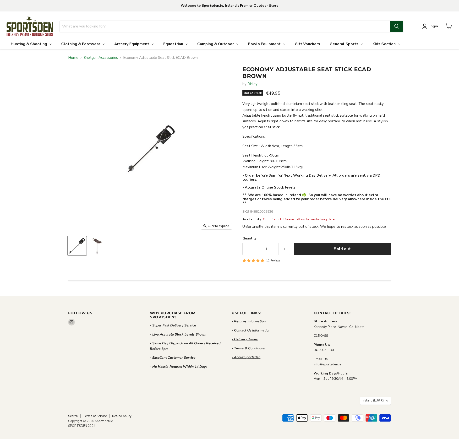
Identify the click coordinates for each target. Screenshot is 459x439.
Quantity (249, 238)
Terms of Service (95, 416)
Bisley (252, 83)
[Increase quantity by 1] (284, 249)
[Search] (396, 26)
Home (73, 58)
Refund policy (121, 416)
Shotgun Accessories (101, 58)
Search (73, 416)
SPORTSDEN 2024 (81, 426)
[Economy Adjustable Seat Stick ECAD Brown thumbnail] (77, 245)
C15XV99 (321, 335)
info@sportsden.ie (327, 364)
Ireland (373, 400)
